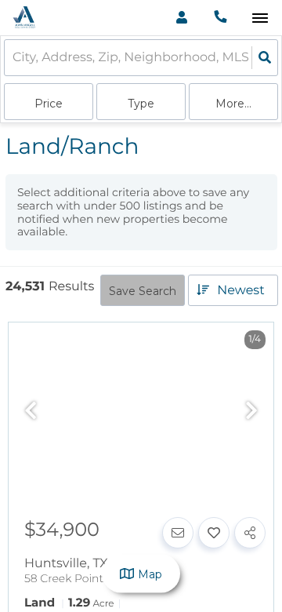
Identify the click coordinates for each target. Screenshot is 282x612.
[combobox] (14, 57)
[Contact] (177, 532)
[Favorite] (214, 532)
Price (48, 104)
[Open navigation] (259, 18)
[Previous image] (30, 411)
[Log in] (181, 17)
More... (233, 104)
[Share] (250, 532)
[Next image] (251, 411)
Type (141, 104)
